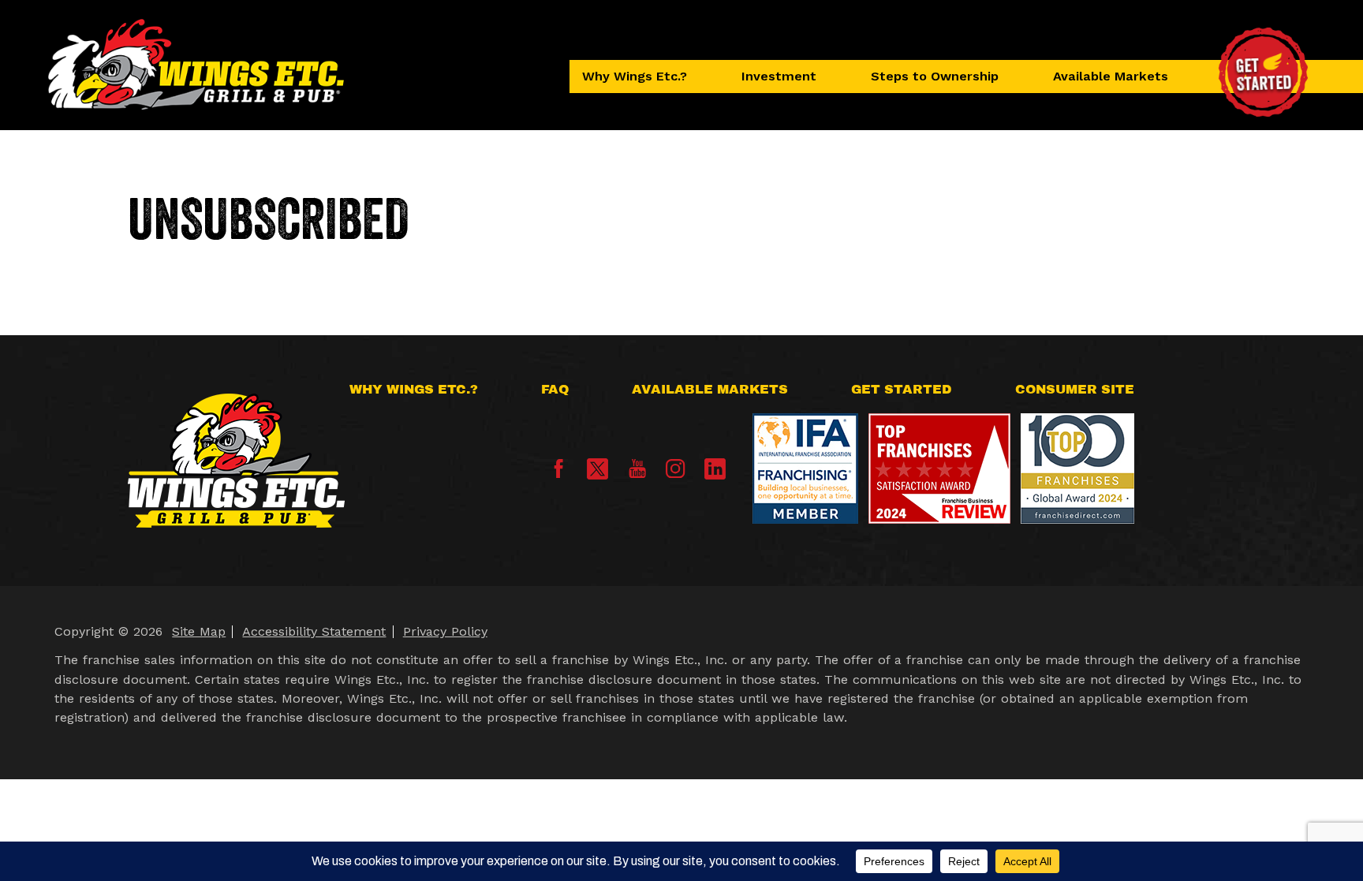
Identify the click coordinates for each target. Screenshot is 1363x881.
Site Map (199, 631)
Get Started (901, 389)
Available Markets (1110, 76)
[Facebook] (558, 473)
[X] (597, 469)
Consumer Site (1074, 389)
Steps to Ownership (935, 76)
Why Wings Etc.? (634, 76)
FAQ (555, 389)
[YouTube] (637, 473)
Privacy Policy (445, 631)
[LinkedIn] (715, 469)
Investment (778, 76)
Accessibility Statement (314, 631)
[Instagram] (675, 473)
